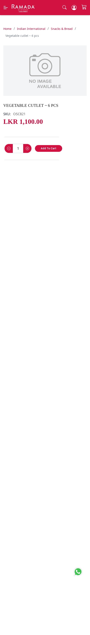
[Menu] (5, 7)
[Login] (74, 7)
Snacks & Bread (62, 29)
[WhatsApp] (79, 571)
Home (7, 29)
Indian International (31, 29)
